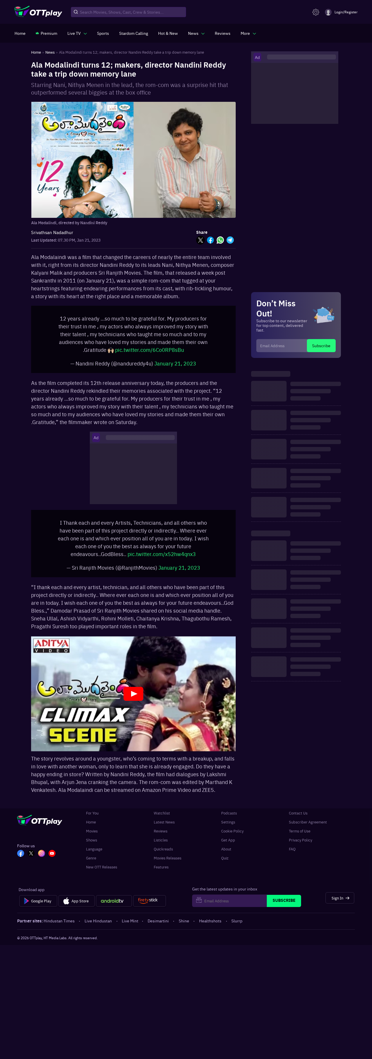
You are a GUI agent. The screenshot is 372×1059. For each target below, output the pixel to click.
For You (92, 818)
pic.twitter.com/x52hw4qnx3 (162, 559)
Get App (228, 845)
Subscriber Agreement (308, 827)
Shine (184, 926)
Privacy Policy (300, 845)
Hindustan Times (59, 926)
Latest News (164, 827)
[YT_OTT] (52, 860)
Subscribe (321, 345)
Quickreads (163, 854)
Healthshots (210, 926)
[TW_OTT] (31, 860)
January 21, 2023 (175, 366)
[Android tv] (114, 907)
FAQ (292, 854)
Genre (91, 863)
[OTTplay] (38, 12)
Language (94, 854)
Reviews (160, 836)
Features (161, 872)
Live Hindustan (98, 926)
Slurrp (236, 926)
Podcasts (229, 818)
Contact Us (298, 818)
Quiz (224, 863)
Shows (91, 845)
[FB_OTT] (20, 860)
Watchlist (162, 818)
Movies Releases (167, 863)
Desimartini (158, 926)
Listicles (161, 845)
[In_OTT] (41, 860)
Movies (92, 836)
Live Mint (130, 926)
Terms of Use (299, 836)
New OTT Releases (101, 872)
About (226, 854)
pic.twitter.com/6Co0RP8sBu (149, 352)
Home (91, 827)
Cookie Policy (232, 836)
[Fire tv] (149, 907)
